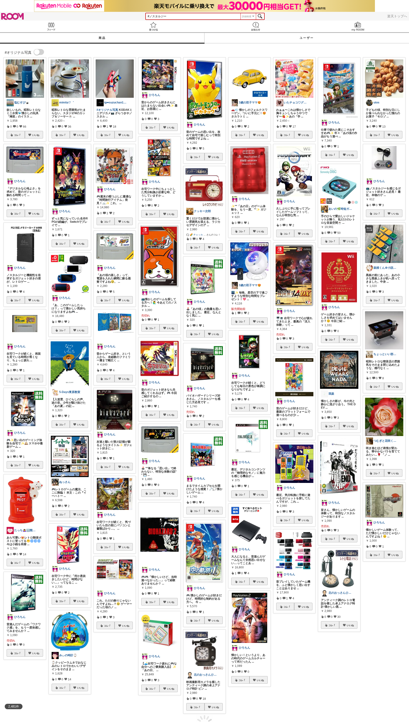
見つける (153, 26)
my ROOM (358, 26)
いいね (35, 135)
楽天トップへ (397, 16)
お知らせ (255, 26)
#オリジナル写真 (107, 109)
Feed (51, 26)
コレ (16, 135)
